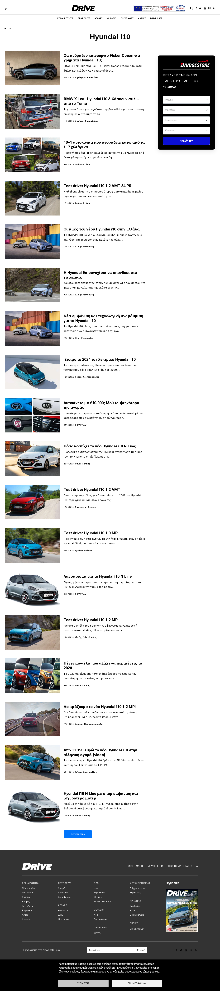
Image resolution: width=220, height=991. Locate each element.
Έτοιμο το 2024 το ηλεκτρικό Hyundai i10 (100, 359)
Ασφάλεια (27, 910)
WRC (60, 915)
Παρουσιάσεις (101, 919)
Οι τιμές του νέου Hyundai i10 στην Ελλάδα (102, 229)
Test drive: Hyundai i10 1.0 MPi (91, 533)
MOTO (97, 933)
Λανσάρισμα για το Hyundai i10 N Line (98, 576)
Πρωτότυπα (28, 892)
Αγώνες (99, 18)
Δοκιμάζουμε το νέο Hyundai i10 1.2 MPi (100, 706)
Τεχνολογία (27, 906)
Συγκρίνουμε (64, 897)
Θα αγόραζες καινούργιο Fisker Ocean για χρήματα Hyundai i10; (102, 57)
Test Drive (84, 18)
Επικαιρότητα (65, 18)
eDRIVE (142, 18)
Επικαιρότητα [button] (30, 883)
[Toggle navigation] (7, 8)
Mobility (98, 897)
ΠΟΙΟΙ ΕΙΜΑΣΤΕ (135, 866)
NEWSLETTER (155, 866)
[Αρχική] (83, 8)
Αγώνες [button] (62, 905)
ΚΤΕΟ (133, 910)
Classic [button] (99, 910)
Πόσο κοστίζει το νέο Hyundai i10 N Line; (100, 446)
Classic (111, 18)
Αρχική (7, 29)
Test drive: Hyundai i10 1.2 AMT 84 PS (97, 186)
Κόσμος (26, 901)
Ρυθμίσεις (83, 983)
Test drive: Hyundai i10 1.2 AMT (92, 489)
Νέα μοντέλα (28, 888)
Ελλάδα (26, 897)
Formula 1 (63, 910)
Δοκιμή (61, 888)
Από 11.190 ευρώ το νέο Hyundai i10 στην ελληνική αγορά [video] (100, 752)
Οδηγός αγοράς (138, 888)
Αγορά (25, 915)
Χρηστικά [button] (135, 901)
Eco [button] (96, 883)
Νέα (96, 888)
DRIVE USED (156, 18)
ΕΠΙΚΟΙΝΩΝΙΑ (174, 866)
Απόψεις (26, 919)
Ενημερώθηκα (137, 983)
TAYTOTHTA (191, 866)
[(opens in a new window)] (197, 8)
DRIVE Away (127, 18)
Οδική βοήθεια (137, 915)
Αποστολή (63, 892)
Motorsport (63, 919)
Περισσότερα (78, 834)
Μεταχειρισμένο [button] (140, 883)
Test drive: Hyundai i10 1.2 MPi (91, 620)
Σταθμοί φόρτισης (102, 901)
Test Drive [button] (64, 883)
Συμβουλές (135, 892)
